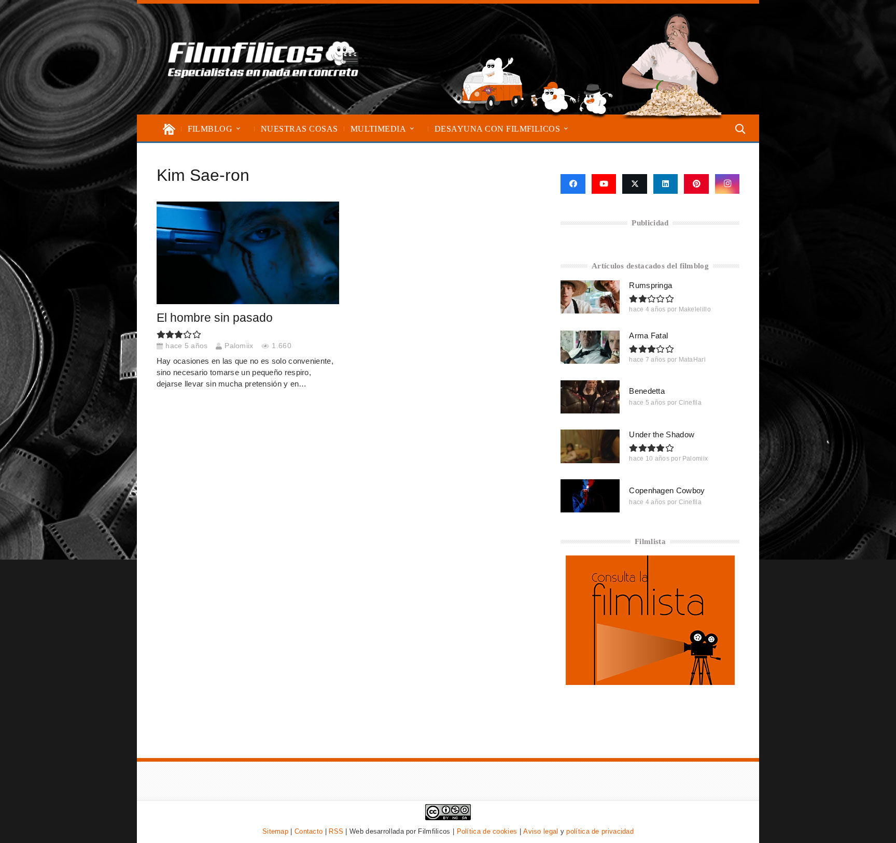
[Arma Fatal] (590, 347)
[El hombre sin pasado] (248, 253)
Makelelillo (695, 309)
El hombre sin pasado (215, 317)
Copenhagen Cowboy (667, 490)
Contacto (309, 831)
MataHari (692, 359)
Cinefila (690, 402)
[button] (238, 129)
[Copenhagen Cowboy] (590, 495)
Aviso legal (540, 831)
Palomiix (239, 346)
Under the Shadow (661, 434)
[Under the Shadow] (590, 446)
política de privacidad (600, 831)
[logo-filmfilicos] (263, 59)
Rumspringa (650, 285)
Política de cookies (487, 831)
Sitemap (275, 831)
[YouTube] (604, 184)
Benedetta (647, 391)
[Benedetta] (590, 396)
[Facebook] (573, 184)
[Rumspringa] (590, 296)
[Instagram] (727, 184)
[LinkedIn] (665, 184)
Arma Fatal (648, 335)
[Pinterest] (696, 184)
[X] (634, 184)
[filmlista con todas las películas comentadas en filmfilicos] (650, 682)
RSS (336, 831)
